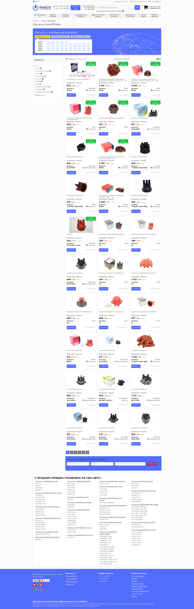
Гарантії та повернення (139, 586)
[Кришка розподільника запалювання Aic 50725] (145, 302)
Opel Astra (70, 514)
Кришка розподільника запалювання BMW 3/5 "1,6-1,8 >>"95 (111, 196)
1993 (61, 48)
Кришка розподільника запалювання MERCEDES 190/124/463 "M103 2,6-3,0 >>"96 (113, 79)
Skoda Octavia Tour (138, 527)
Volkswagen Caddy (106, 536)
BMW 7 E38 (71, 492)
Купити (71, 95)
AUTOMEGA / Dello (42, 71)
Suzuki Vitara (71, 532)
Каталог (134, 596)
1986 (75, 50)
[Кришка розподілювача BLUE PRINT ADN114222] (81, 147)
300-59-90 (62, 6)
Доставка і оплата (120, 1)
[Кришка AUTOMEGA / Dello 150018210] (81, 225)
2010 (48, 44)
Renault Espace (40, 522)
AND (38, 68)
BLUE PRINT (40, 76)
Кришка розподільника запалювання (111, 118)
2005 (71, 46)
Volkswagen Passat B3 (107, 547)
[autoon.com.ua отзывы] (40, 590)
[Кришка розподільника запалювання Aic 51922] (145, 263)
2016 (75, 44)
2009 (89, 46)
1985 (70, 50)
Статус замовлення (138, 576)
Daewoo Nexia (104, 483)
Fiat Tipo (134, 488)
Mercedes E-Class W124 (139, 509)
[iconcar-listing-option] (160, 59)
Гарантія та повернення (138, 1)
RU (38, 1)
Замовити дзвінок (72, 581)
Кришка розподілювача (139, 118)
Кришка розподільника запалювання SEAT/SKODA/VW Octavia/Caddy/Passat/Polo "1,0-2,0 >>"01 (80, 118)
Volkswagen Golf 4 (106, 540)
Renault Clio (39, 520)
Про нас (134, 578)
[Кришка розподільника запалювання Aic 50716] (113, 225)
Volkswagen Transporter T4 (108, 561)
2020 (49, 42)
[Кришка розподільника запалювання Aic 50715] (145, 225)
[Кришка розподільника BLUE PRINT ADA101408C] (81, 380)
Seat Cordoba (104, 524)
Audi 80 (38, 485)
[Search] (137, 7)
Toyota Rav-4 (136, 545)
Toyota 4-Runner (137, 532)
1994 (66, 48)
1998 (84, 48)
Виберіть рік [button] (42, 37)
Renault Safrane (40, 524)
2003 (62, 46)
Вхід (159, 1)
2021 (53, 42)
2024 (66, 42)
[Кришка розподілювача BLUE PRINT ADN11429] (81, 418)
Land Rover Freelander (107, 502)
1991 (52, 48)
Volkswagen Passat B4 (107, 549)
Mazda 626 (71, 504)
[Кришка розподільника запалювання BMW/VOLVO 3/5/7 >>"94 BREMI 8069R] (113, 147)
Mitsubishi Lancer (105, 512)
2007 (80, 46)
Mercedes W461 (137, 517)
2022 (57, 42)
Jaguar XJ (38, 539)
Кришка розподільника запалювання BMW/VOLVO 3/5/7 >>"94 (111, 157)
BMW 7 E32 (71, 490)
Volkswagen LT (104, 544)
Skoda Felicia (136, 524)
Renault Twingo (40, 529)
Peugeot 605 (104, 519)
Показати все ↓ (40, 95)
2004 (66, 46)
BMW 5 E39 (71, 488)
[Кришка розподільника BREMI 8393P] (81, 341)
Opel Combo (71, 516)
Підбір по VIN (75, 8)
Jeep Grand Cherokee (42, 534)
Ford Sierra (103, 493)
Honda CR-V (136, 497)
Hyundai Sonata (40, 503)
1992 (57, 48)
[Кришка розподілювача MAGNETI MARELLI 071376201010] (113, 379)
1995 (70, 48)
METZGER (39, 89)
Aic (37, 66)
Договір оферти (136, 589)
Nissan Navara (39, 513)
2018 (84, 44)
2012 (57, 44)
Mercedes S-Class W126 (139, 513)
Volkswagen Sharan (106, 557)
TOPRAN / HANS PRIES (43, 92)
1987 (79, 50)
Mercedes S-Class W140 (139, 515)
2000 (49, 46)
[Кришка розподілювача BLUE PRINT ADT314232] (81, 263)
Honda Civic (135, 495)
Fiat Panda (135, 485)
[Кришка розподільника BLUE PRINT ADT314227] (146, 380)
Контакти (152, 1)
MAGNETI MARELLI (42, 87)
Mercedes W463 (137, 519)
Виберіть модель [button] (80, 37)
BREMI (38, 81)
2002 (57, 46)
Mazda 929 (71, 507)
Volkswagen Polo (105, 553)
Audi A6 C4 (39, 490)
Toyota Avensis (136, 534)
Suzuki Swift (71, 530)
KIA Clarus (70, 499)
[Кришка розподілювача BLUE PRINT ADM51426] (113, 418)
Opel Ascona (71, 512)
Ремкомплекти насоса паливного (78, 79)
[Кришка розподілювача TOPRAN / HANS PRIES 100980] (145, 147)
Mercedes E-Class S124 (139, 507)
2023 (62, 42)
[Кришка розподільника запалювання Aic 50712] (113, 263)
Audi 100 (38, 483)
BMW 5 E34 (71, 485)
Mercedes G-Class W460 (140, 511)
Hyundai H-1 (39, 495)
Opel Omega (71, 522)
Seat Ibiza (103, 527)
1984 (66, 50)
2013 (61, 44)
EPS (37, 84)
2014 (66, 44)
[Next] (87, 452)
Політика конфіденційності (140, 591)
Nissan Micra (39, 511)
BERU (38, 73)
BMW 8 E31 (71, 494)
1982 (57, 50)
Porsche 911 (71, 537)
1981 (52, 50)
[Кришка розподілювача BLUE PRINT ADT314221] (146, 418)
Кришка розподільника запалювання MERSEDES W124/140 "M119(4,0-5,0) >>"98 (144, 79)
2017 (79, 44)
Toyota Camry (136, 536)
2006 (75, 46)
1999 (88, 48)
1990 (48, 48)
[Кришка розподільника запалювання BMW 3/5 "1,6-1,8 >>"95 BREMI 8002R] (113, 186)
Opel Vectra (71, 524)
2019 (88, 44)
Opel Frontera (72, 518)
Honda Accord (136, 493)
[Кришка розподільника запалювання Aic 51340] (113, 302)
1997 (79, 48)
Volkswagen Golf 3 (106, 538)
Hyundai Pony (39, 501)
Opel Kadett (71, 520)
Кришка (69, 234)
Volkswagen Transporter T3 (108, 559)
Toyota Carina (136, 538)
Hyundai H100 (39, 497)
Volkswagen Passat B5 (107, 551)
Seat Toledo (104, 529)
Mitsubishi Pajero (105, 514)
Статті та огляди (136, 594)
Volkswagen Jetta (105, 542)
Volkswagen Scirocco (107, 555)
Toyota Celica (136, 540)
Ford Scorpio (104, 491)
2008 (84, 46)
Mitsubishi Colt (104, 508)
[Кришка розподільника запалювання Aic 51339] (81, 302)
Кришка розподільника (74, 350)
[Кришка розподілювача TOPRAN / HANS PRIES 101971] (81, 186)
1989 (88, 50)
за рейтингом (81, 59)
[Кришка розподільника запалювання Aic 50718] (113, 108)
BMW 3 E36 (71, 483)
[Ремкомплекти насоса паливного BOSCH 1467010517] (81, 70)
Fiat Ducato (135, 483)
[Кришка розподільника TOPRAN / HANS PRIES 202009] (145, 341)
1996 (75, 48)
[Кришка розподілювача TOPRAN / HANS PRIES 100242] (145, 186)
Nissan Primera (40, 515)
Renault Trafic (39, 527)
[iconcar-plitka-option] (157, 59)
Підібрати (151, 464)
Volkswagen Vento (106, 564)
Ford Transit (103, 495)
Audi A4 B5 (38, 488)
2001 (53, 46)
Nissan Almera (40, 509)
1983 (62, 50)
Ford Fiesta (103, 489)
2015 (70, 44)
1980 (48, 50)
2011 (52, 44)
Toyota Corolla (136, 542)
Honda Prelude (137, 499)
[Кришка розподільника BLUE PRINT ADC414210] (113, 341)
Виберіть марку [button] (60, 37)
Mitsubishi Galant (105, 510)
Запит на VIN (70, 584)
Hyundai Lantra (40, 499)
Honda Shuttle (136, 501)
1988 (84, 50)
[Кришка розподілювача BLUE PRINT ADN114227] (146, 108)
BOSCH (39, 79)
